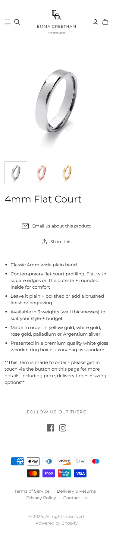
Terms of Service (31, 491)
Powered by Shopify (57, 523)
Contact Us (75, 497)
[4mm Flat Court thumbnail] (16, 173)
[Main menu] (8, 22)
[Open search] (17, 22)
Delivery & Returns (76, 491)
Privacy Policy (41, 497)
